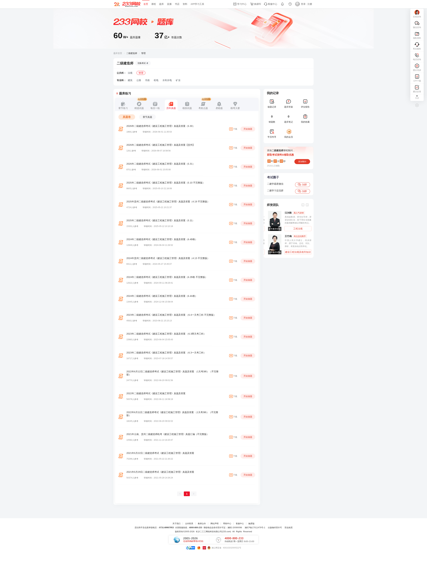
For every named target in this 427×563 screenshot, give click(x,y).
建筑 (130, 80)
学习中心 (242, 4)
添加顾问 (302, 161)
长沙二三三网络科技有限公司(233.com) (213, 531)
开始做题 (248, 129)
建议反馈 (417, 91)
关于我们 (176, 523)
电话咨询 (417, 59)
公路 (138, 80)
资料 (185, 4)
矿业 (178, 80)
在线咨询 (417, 17)
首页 (145, 4)
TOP (417, 98)
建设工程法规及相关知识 (297, 252)
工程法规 (296, 228)
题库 (161, 4)
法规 (130, 73)
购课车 (257, 4)
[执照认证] (198, 547)
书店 (177, 4)
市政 (147, 80)
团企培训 (417, 70)
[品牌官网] (190, 547)
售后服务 (417, 49)
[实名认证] (204, 547)
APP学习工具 (197, 4)
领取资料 (417, 38)
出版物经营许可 (275, 527)
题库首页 (117, 53)
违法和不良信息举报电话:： (154, 527)
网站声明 (214, 523)
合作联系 (189, 523)
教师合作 (202, 523)
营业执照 (289, 527)
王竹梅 (294, 236)
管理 (141, 73)
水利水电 (167, 80)
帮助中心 (227, 523)
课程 (153, 4)
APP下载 (417, 81)
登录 (303, 4)
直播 (169, 4)
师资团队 (273, 205)
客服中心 (272, 4)
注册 (309, 4)
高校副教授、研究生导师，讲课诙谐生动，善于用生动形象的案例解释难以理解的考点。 (297, 220)
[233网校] (128, 4)
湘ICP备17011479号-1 (255, 527)
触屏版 (252, 523)
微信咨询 (417, 27)
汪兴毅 (293, 212)
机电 (156, 80)
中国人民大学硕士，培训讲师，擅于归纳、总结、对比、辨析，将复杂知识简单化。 (297, 243)
